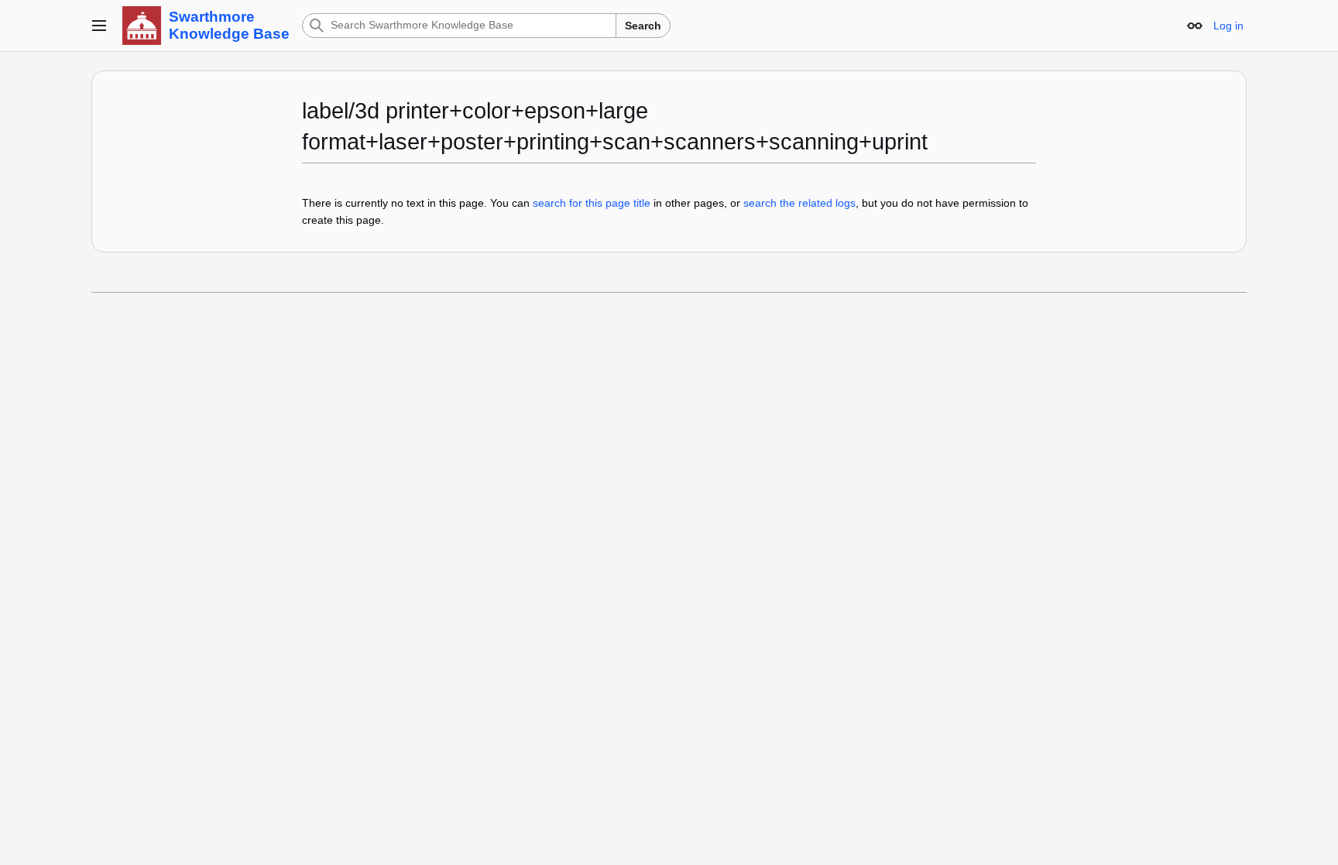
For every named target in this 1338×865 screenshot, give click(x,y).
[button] (99, 25)
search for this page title (591, 203)
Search (643, 25)
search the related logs (799, 203)
